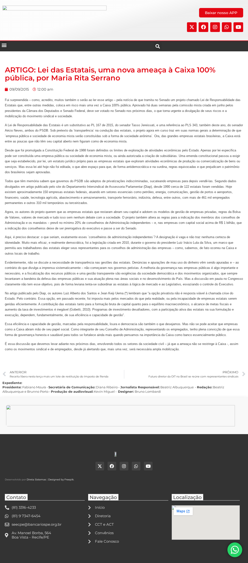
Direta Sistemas (36, 479)
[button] (4, 45)
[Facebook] (203, 27)
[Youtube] (238, 27)
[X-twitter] (192, 27)
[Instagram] (215, 27)
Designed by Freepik (61, 479)
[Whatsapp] (227, 27)
